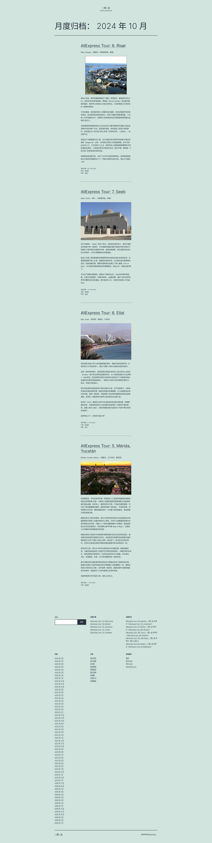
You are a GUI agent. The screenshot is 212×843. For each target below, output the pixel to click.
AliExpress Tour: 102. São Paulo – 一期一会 (140, 638)
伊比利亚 (93, 658)
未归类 (87, 171)
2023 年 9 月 (59, 749)
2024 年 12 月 (59, 715)
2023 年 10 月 (59, 746)
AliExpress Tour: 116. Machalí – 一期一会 (139, 621)
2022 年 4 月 (59, 769)
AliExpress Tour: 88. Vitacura (139, 630)
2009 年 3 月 (59, 800)
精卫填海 (93, 672)
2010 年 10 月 (59, 777)
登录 (127, 658)
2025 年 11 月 (59, 684)
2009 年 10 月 (59, 786)
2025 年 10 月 (59, 687)
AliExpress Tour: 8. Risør (103, 45)
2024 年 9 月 (59, 723)
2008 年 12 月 (59, 809)
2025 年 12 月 (59, 681)
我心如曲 (93, 661)
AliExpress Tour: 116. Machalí (100, 624)
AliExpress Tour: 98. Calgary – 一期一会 (139, 644)
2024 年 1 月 (59, 738)
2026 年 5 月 (59, 667)
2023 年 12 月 (59, 740)
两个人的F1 (134, 641)
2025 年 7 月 (59, 695)
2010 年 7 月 (59, 780)
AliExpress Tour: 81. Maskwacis (140, 647)
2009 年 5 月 (59, 794)
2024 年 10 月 (59, 721)
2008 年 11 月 (59, 811)
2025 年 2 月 (59, 709)
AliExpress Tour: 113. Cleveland (101, 632)
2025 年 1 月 (59, 712)
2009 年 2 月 (59, 803)
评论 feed (129, 664)
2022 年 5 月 (59, 766)
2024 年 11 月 (59, 718)
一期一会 (106, 8)
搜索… (57, 617)
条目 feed (129, 661)
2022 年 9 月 (59, 760)
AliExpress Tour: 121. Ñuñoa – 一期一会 (139, 627)
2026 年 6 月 (59, 664)
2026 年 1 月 (59, 678)
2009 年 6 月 (59, 792)
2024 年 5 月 (59, 729)
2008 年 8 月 (59, 820)
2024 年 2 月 (59, 735)
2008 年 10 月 (59, 814)
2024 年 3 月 (59, 732)
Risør (86, 173)
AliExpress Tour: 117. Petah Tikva (101, 621)
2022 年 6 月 (59, 763)
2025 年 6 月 (59, 698)
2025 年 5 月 (59, 701)
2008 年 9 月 (59, 817)
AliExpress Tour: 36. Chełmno (137, 635)
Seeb (86, 294)
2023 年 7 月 (59, 755)
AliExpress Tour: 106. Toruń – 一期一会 (139, 632)
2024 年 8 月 (59, 726)
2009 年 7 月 (59, 789)
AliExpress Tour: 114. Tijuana (100, 630)
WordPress (152, 834)
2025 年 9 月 (59, 689)
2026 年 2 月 (59, 675)
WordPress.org (131, 667)
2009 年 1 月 (59, 806)
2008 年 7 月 (59, 823)
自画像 (92, 675)
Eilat (86, 427)
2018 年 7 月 (59, 775)
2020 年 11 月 (59, 772)
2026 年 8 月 (59, 658)
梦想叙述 (93, 669)
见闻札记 (93, 678)
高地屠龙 (93, 681)
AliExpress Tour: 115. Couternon (101, 627)
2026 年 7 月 (59, 661)
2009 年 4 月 (59, 797)
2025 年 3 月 (59, 706)
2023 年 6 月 (59, 757)
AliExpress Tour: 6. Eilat (102, 312)
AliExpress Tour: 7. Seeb (103, 191)
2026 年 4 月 (59, 669)
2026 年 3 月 (59, 672)
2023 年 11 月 (59, 743)
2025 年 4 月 (59, 704)
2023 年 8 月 (59, 752)
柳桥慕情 (93, 667)
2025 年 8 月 (59, 692)
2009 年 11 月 (59, 783)
